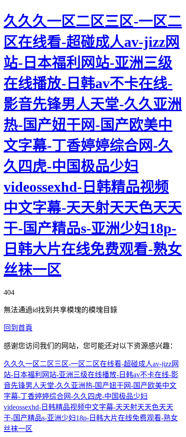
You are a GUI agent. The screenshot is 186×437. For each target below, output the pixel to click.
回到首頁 (18, 328)
